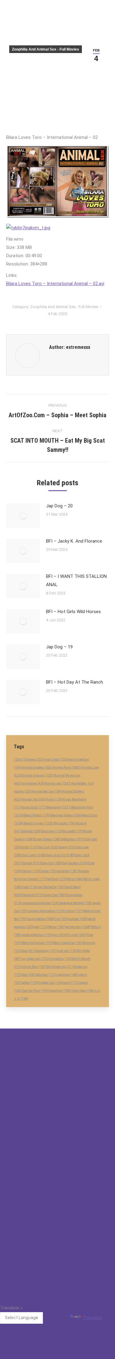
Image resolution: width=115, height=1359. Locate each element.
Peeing (56, 927)
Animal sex (58, 783)
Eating (30, 871)
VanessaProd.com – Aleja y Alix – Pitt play (47, 1213)
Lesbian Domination (46, 911)
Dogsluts (51, 863)
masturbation (40, 919)
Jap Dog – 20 (59, 506)
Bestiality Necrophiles (27, 1173)
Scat (29, 950)
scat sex (67, 950)
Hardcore (32, 895)
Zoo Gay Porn (35, 990)
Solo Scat (46, 974)
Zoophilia (60, 990)
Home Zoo (54, 895)
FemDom (56, 879)
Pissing (76, 935)
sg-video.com (35, 958)
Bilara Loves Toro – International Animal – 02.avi (55, 283)
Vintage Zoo (50, 982)
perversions (78, 927)
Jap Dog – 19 (59, 647)
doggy (67, 847)
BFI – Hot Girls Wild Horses (73, 611)
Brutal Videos (47, 839)
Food (29, 887)
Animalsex (33, 783)
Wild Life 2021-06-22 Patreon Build (39, 1153)
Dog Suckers (75, 863)
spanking (67, 974)
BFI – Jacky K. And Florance (74, 541)
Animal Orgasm (38, 775)
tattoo (30, 982)
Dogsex (31, 863)
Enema (48, 871)
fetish (75, 879)
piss (59, 935)
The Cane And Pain (24, 1253)
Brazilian (52, 831)
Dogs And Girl (60, 855)
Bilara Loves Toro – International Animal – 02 (50, 1193)
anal (37, 759)
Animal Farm (67, 767)
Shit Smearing (60, 966)
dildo (29, 847)
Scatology (46, 950)
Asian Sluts (34, 807)
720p (22, 759)
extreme (68, 871)
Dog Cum (48, 847)
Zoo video (83, 990)
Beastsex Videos (66, 815)
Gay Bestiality (51, 887)
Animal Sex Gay (48, 791)
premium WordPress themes (32, 1297)
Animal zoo (34, 799)
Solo (29, 974)
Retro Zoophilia (67, 943)
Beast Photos (37, 815)
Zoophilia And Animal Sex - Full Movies (45, 49)
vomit (71, 982)
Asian (54, 799)
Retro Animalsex (37, 943)
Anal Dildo (55, 759)
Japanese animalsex (40, 903)
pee (40, 927)
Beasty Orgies (39, 823)
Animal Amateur (37, 767)
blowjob (31, 831)
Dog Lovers (34, 855)
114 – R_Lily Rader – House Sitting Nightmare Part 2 (57, 1233)
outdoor (78, 919)
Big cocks (65, 823)
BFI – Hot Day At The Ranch (74, 682)
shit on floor (34, 966)
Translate (92, 1317)
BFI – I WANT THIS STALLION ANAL (76, 580)
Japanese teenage (75, 903)
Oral (61, 919)
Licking (73, 911)
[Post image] (23, 515)
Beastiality (58, 807)
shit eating (60, 958)
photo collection (37, 935)
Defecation (72, 839)
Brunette (73, 831)
